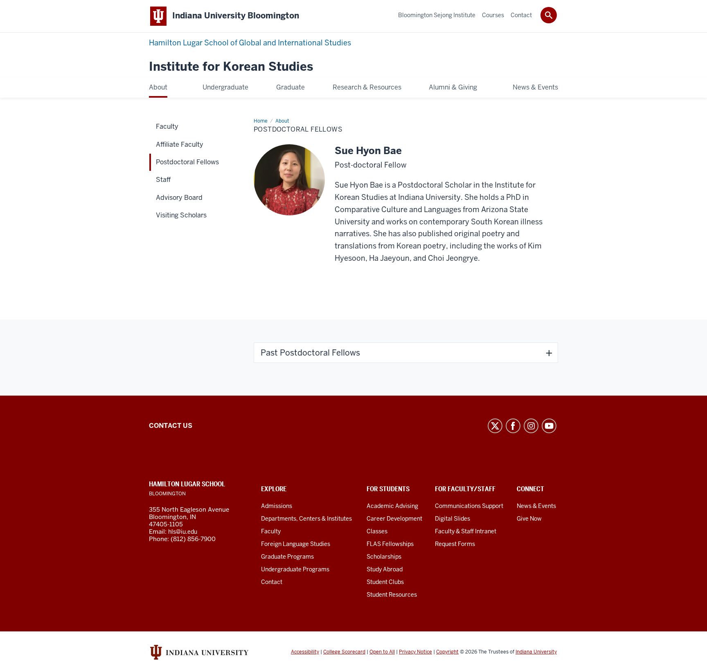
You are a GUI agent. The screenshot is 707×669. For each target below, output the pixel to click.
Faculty (271, 531)
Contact (271, 582)
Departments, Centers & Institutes (306, 518)
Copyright (447, 652)
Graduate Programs (287, 556)
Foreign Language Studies (295, 544)
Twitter (495, 425)
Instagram (531, 425)
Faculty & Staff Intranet (465, 531)
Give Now (529, 518)
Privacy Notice (415, 652)
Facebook (513, 425)
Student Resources (392, 594)
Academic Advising (392, 506)
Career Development (394, 518)
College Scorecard (344, 652)
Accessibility (305, 652)
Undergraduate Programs (295, 569)
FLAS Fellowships (390, 544)
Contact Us (170, 425)
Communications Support (469, 506)
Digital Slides (452, 518)
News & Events (536, 506)
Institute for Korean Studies (231, 67)
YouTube (549, 425)
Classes (377, 531)
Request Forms (455, 544)
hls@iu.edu (182, 531)
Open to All (382, 652)
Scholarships (384, 556)
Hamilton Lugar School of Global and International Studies (250, 42)
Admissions (276, 506)
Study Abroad (385, 569)
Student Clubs (385, 582)
